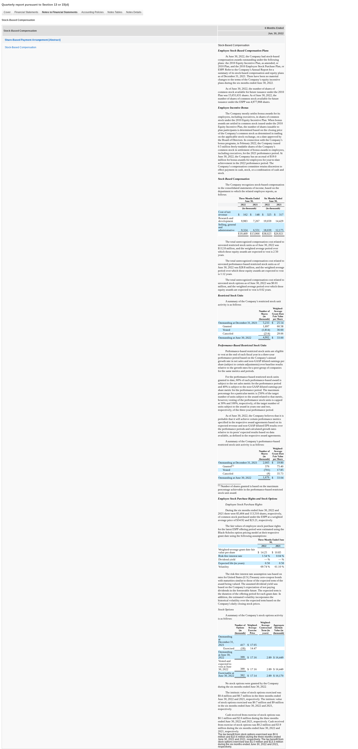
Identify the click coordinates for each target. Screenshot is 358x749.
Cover (6, 12)
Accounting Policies (91, 12)
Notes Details (132, 12)
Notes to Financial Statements (58, 12)
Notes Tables (113, 12)
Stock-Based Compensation (20, 47)
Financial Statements (25, 12)
